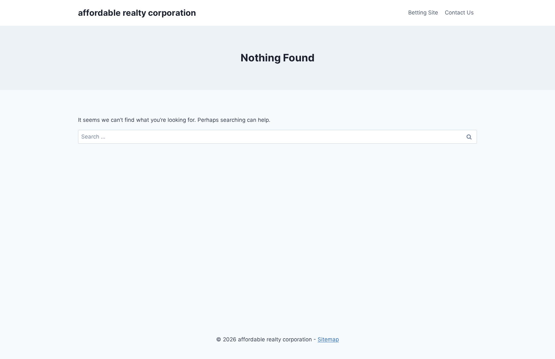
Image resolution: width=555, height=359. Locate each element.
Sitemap (328, 339)
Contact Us (459, 12)
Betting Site (423, 12)
